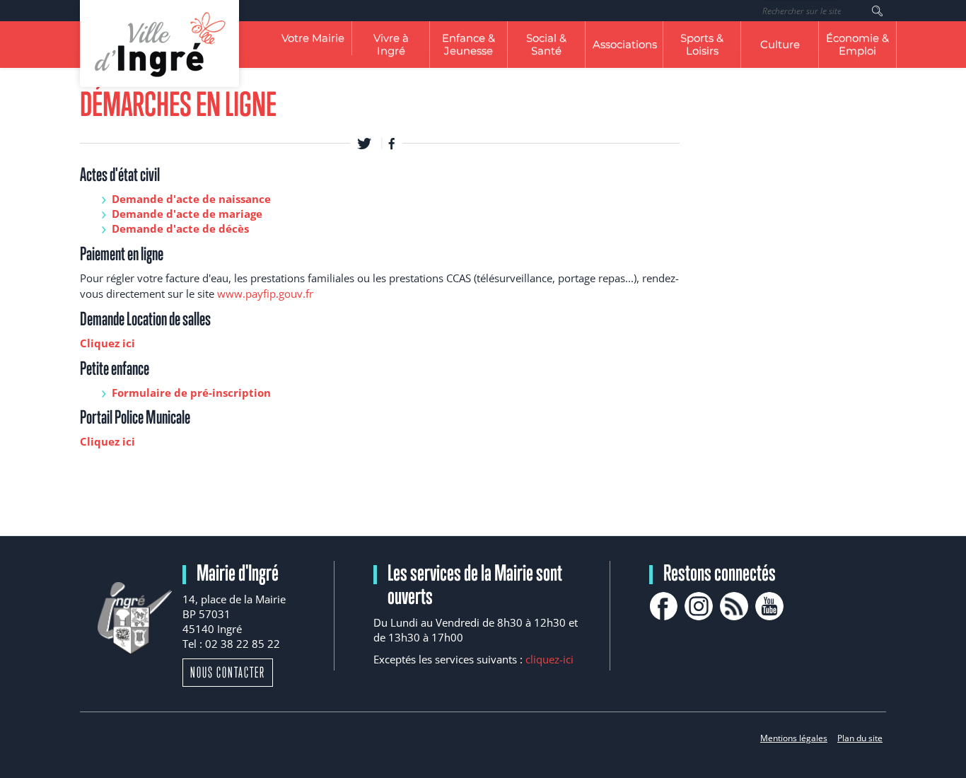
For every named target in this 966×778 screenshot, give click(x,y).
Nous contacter (227, 672)
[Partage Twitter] (364, 143)
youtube (769, 606)
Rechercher (877, 10)
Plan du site (860, 738)
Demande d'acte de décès (180, 228)
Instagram (699, 606)
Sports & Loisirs (701, 44)
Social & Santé (546, 44)
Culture (780, 44)
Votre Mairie (312, 38)
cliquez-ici (549, 659)
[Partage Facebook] (392, 143)
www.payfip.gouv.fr (265, 293)
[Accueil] (159, 43)
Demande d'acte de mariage (187, 214)
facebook (663, 606)
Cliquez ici (107, 343)
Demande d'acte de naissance (191, 199)
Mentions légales (793, 738)
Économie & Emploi (857, 44)
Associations (625, 44)
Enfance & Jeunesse (468, 44)
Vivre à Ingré (391, 44)
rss (734, 606)
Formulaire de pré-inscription (191, 392)
